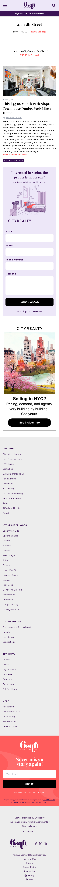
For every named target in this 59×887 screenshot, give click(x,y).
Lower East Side (10, 570)
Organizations (9, 669)
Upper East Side (10, 536)
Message (10, 274)
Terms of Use (49, 800)
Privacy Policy (17, 802)
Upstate (6, 632)
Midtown (7, 545)
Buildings (7, 679)
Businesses (8, 674)
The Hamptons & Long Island (17, 627)
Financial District (10, 575)
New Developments (12, 459)
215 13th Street (29, 55)
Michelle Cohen (14, 117)
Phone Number (14, 260)
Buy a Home (9, 684)
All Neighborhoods (11, 609)
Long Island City (10, 604)
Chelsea (6, 550)
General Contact (10, 726)
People (6, 659)
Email (9, 231)
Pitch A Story (9, 716)
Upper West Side (11, 531)
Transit (6, 513)
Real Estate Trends (12, 498)
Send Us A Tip (9, 721)
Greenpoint (8, 599)
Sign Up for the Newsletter (29, 13)
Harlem (6, 540)
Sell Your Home (10, 689)
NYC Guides (8, 464)
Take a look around (15, 154)
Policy (6, 503)
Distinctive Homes (13, 160)
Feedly (31, 875)
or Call (29, 311)
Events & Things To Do (13, 474)
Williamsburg (9, 595)
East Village (38, 31)
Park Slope (8, 585)
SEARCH (54, 5)
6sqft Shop (8, 469)
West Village (9, 555)
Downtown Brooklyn (13, 590)
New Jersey (8, 637)
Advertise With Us (11, 711)
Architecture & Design (13, 493)
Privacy (29, 863)
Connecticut (9, 642)
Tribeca (6, 565)
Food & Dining (9, 479)
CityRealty (39, 818)
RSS (31, 879)
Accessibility (29, 871)
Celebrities (8, 483)
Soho (5, 560)
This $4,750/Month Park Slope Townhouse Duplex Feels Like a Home (27, 108)
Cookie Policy (29, 867)
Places (6, 664)
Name (9, 246)
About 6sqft (8, 707)
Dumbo (6, 580)
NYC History (8, 488)
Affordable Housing (12, 508)
